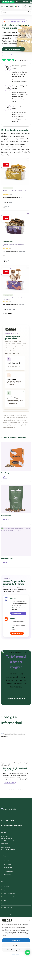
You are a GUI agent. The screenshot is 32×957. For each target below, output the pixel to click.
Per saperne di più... (9, 782)
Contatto (6, 904)
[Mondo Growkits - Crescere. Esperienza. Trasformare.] (11, 6)
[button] (29, 920)
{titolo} (13, 954)
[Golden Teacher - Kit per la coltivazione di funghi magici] (15, 171)
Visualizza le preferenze (16, 950)
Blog (5, 900)
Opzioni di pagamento (10, 893)
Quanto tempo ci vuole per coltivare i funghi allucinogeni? (15, 769)
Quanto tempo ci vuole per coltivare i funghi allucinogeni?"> (14, 764)
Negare (16, 945)
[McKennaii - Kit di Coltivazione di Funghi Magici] (15, 225)
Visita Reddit (17, 633)
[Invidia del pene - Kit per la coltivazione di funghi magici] (15, 279)
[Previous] (2, 760)
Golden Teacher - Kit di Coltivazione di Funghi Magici (15, 191)
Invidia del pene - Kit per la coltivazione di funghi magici (14, 298)
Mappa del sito (8, 907)
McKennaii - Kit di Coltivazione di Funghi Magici (13, 244)
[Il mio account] (24, 6)
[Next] (30, 760)
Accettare (16, 940)
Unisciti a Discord (18, 613)
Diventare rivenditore (10, 897)
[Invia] (29, 12)
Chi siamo (6, 886)
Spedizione (7, 890)
